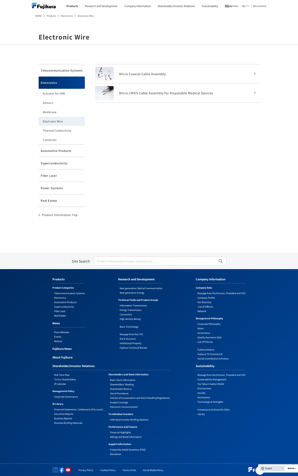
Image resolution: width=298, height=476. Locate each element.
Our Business (204, 302)
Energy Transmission (131, 310)
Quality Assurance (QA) (209, 337)
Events (57, 336)
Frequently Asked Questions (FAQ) (128, 449)
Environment (204, 388)
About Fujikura (62, 357)
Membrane (50, 112)
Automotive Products (56, 151)
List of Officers (205, 306)
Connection (126, 314)
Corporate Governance (66, 396)
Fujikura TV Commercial (209, 354)
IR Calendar (60, 383)
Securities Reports (63, 413)
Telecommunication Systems (62, 70)
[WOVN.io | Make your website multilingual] (291, 468)
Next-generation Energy (132, 292)
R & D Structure (128, 338)
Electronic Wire (53, 121)
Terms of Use (129, 470)
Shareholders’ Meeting (122, 384)
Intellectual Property (130, 343)
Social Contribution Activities (213, 358)
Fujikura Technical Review (133, 347)
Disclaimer (115, 454)
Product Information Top (59, 215)
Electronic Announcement (124, 406)
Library (201, 414)
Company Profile (206, 297)
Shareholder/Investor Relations (176, 6)
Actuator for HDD (54, 93)
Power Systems (52, 188)
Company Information (137, 6)
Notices (58, 341)
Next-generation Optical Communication (141, 288)
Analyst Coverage (119, 402)
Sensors (48, 102)
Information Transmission (133, 305)
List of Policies (205, 341)
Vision (200, 328)
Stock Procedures (119, 393)
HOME (38, 15)
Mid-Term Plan (62, 375)
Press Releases (61, 332)
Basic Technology (129, 326)
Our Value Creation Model (210, 383)
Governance (203, 332)
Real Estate (49, 200)
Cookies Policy (108, 470)
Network (201, 311)
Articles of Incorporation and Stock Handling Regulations (140, 397)
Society (201, 392)
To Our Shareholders (65, 379)
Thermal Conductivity (57, 130)
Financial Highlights (120, 432)
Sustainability (210, 6)
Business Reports (63, 418)
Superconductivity (54, 163)
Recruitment (259, 6)
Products (72, 6)
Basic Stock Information (122, 380)
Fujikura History (205, 349)
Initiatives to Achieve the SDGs (213, 409)
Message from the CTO (131, 334)
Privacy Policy (85, 470)
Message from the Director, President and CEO (221, 293)
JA (243, 6)
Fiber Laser (49, 175)
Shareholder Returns (121, 388)
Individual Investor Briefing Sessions (129, 419)
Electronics (67, 15)
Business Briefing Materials (68, 422)
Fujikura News (62, 349)
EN (248, 6)
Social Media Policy (153, 470)
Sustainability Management (211, 379)
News (56, 323)
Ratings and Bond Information (126, 436)
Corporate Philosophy (208, 323)
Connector (50, 140)
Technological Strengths (210, 401)
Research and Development (101, 6)
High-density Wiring (130, 318)
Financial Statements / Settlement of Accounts (78, 409)
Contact (234, 6)
